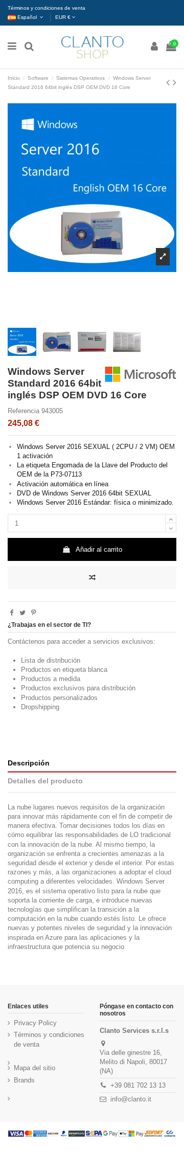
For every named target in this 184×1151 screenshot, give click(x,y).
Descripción (29, 763)
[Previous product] (169, 82)
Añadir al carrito (99, 549)
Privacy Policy (35, 1023)
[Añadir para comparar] (92, 578)
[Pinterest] (33, 613)
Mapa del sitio (34, 1068)
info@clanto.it (130, 1099)
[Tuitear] (22, 613)
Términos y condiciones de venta (46, 8)
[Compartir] (11, 613)
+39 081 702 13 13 (138, 1085)
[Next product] (174, 82)
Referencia (23, 411)
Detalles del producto (45, 781)
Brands (24, 1080)
